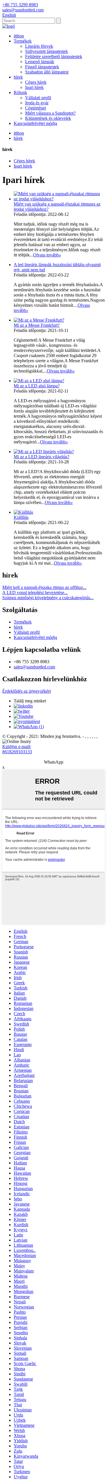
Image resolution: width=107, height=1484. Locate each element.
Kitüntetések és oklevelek (48, 118)
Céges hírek (36, 82)
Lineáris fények (39, 46)
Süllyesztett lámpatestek (46, 51)
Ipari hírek (34, 87)
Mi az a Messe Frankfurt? (37, 325)
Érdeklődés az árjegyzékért (26, 691)
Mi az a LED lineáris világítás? (41, 456)
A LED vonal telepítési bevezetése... (35, 592)
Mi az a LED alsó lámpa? (37, 385)
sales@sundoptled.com (34, 666)
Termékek (23, 41)
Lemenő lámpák (39, 61)
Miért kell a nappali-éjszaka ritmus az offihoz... (44, 587)
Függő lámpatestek (42, 66)
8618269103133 (17, 751)
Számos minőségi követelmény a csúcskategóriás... (48, 597)
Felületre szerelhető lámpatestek (53, 56)
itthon (19, 35)
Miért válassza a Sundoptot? (50, 113)
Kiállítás (21, 517)
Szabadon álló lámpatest (46, 71)
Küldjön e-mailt (16, 746)
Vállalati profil (38, 97)
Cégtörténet (35, 107)
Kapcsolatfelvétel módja (35, 123)
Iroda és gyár (37, 102)
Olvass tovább (47, 254)
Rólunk (20, 92)
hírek (18, 77)
